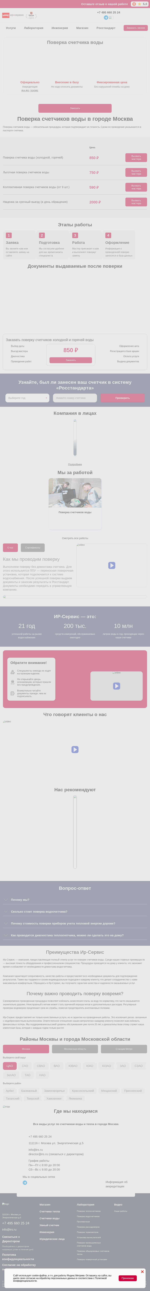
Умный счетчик (49, 1225)
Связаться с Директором (11, 1239)
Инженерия (60, 28)
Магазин (82, 28)
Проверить (122, 398)
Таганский (12, 1098)
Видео (118, 1204)
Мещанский (109, 1090)
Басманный (29, 1090)
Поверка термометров (87, 1232)
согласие (30, 1278)
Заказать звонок (136, 27)
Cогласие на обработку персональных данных (19, 1267)
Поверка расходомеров (88, 1227)
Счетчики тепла (50, 1211)
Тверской (33, 1098)
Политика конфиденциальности (18, 1257)
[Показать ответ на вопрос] (6, 900)
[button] (111, 565)
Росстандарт (106, 28)
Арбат (10, 1090)
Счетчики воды (49, 1218)
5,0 (145, 4)
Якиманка (75, 1098)
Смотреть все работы (75, 538)
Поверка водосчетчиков (88, 1216)
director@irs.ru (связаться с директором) (56, 1154)
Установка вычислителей (89, 1237)
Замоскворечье (54, 1090)
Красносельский (83, 1090)
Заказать (75, 108)
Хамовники (53, 1098)
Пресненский (133, 1090)
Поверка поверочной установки (92, 1259)
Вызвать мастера (136, 157)
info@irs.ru (36, 1149)
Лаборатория (34, 28)
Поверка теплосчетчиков (88, 1211)
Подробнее (75, 464)
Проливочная (83, 1221)
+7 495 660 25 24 (108, 12)
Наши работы (120, 1211)
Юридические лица (52, 1239)
